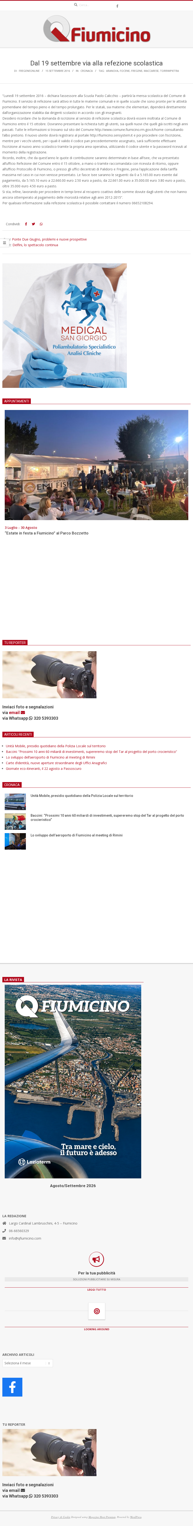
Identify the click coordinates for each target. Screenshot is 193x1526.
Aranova (112, 70)
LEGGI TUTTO (96, 1289)
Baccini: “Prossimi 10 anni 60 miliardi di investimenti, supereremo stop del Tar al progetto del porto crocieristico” (91, 751)
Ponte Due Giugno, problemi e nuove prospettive (49, 239)
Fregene (136, 70)
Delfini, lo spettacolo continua (35, 245)
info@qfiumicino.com (25, 1238)
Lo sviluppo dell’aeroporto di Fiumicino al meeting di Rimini (50, 757)
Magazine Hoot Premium (102, 1517)
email (15, 712)
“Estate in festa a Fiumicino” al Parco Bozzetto (46, 533)
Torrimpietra (169, 70)
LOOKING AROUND (96, 1329)
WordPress (135, 1517)
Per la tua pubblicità (96, 1273)
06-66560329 (19, 1231)
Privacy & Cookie (60, 1517)
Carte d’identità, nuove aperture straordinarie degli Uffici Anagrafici (56, 763)
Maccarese (151, 70)
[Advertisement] (96, 591)
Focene (125, 70)
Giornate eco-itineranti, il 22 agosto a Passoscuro (43, 768)
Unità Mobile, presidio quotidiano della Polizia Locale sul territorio (56, 746)
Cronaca (86, 70)
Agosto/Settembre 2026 (73, 1185)
